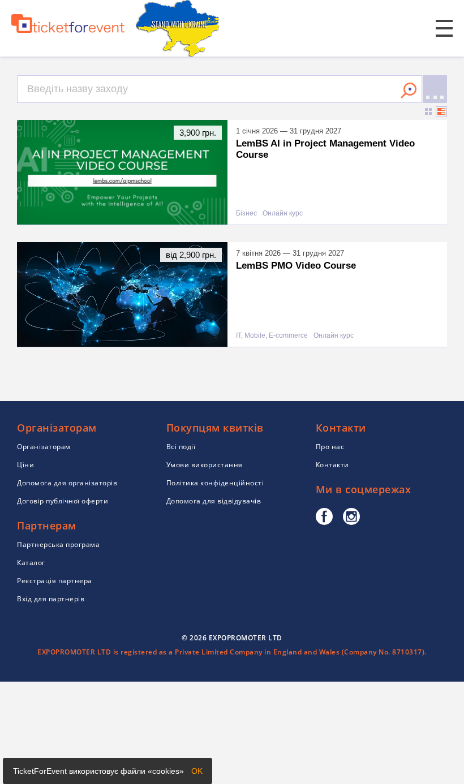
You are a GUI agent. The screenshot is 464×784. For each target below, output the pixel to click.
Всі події (181, 446)
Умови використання (204, 464)
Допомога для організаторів (67, 483)
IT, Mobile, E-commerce (272, 335)
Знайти (408, 90)
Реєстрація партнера (54, 580)
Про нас (330, 446)
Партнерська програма (58, 544)
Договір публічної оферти (62, 501)
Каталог (31, 562)
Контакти (332, 464)
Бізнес (246, 213)
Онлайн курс (283, 213)
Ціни (25, 464)
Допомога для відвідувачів (213, 501)
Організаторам (44, 446)
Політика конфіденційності (215, 483)
